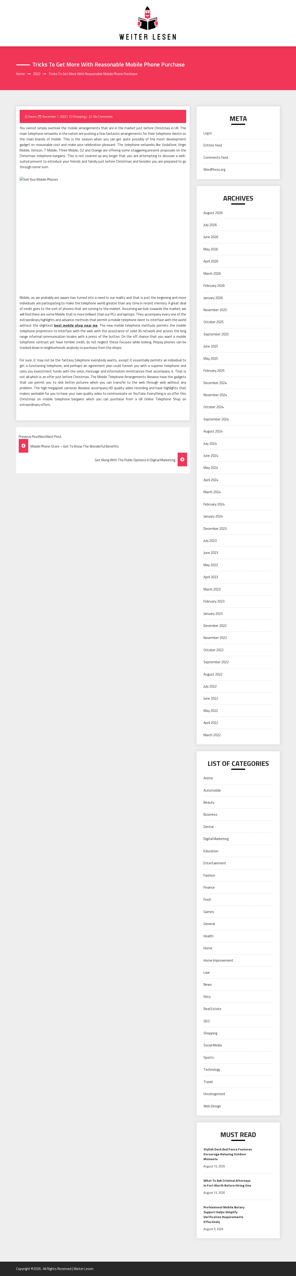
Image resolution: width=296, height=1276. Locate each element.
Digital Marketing (216, 838)
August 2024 (213, 431)
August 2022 (213, 674)
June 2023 (211, 552)
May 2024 (211, 467)
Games (209, 911)
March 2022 (212, 735)
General (209, 923)
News (208, 984)
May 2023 (211, 565)
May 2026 (211, 249)
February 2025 (214, 370)
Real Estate (212, 1008)
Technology (212, 1069)
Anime (208, 778)
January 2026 (213, 297)
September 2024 (216, 419)
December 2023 (215, 528)
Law (207, 972)
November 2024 (215, 395)
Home (208, 948)
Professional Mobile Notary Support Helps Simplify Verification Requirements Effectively (224, 1214)
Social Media (213, 1045)
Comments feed (216, 157)
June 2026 (211, 237)
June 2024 (211, 455)
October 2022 (214, 650)
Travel (208, 1081)
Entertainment (215, 863)
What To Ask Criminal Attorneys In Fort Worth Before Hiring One (227, 1183)
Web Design (212, 1106)
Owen (32, 116)
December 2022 (215, 625)
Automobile (212, 790)
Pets (207, 996)
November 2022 (215, 637)
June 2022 (211, 698)
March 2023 (212, 589)
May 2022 (211, 710)
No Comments (103, 116)
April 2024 (211, 480)
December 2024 (215, 382)
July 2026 (210, 224)
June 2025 (211, 346)
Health (208, 936)
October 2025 (214, 322)
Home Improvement (218, 960)
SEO (207, 1021)
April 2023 (211, 577)
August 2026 (213, 212)
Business (210, 814)
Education (211, 851)
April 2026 (211, 261)
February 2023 (214, 601)
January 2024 (213, 516)
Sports (209, 1057)
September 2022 (216, 662)
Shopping (79, 116)
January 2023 (213, 613)
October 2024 (214, 407)
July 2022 (210, 686)
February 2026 (214, 285)
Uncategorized (214, 1093)
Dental (208, 826)
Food (207, 899)
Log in (208, 133)
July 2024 (210, 443)
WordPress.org (214, 169)
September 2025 (216, 334)
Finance (209, 887)
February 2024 (214, 504)
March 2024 (212, 492)
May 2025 (211, 358)
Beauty (209, 802)
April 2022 (211, 722)
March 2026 (212, 273)
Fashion (209, 875)
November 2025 (215, 310)
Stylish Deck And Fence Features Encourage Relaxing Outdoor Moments (228, 1154)
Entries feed (213, 145)
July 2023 (210, 540)
